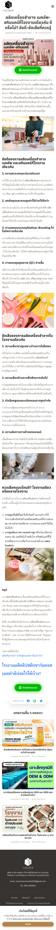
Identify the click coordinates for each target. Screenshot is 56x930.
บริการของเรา (39, 898)
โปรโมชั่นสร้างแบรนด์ (14, 903)
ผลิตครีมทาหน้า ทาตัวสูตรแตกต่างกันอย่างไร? (22, 655)
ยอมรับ (28, 924)
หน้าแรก (14, 898)
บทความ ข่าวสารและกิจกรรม (38, 903)
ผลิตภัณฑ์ (26, 898)
